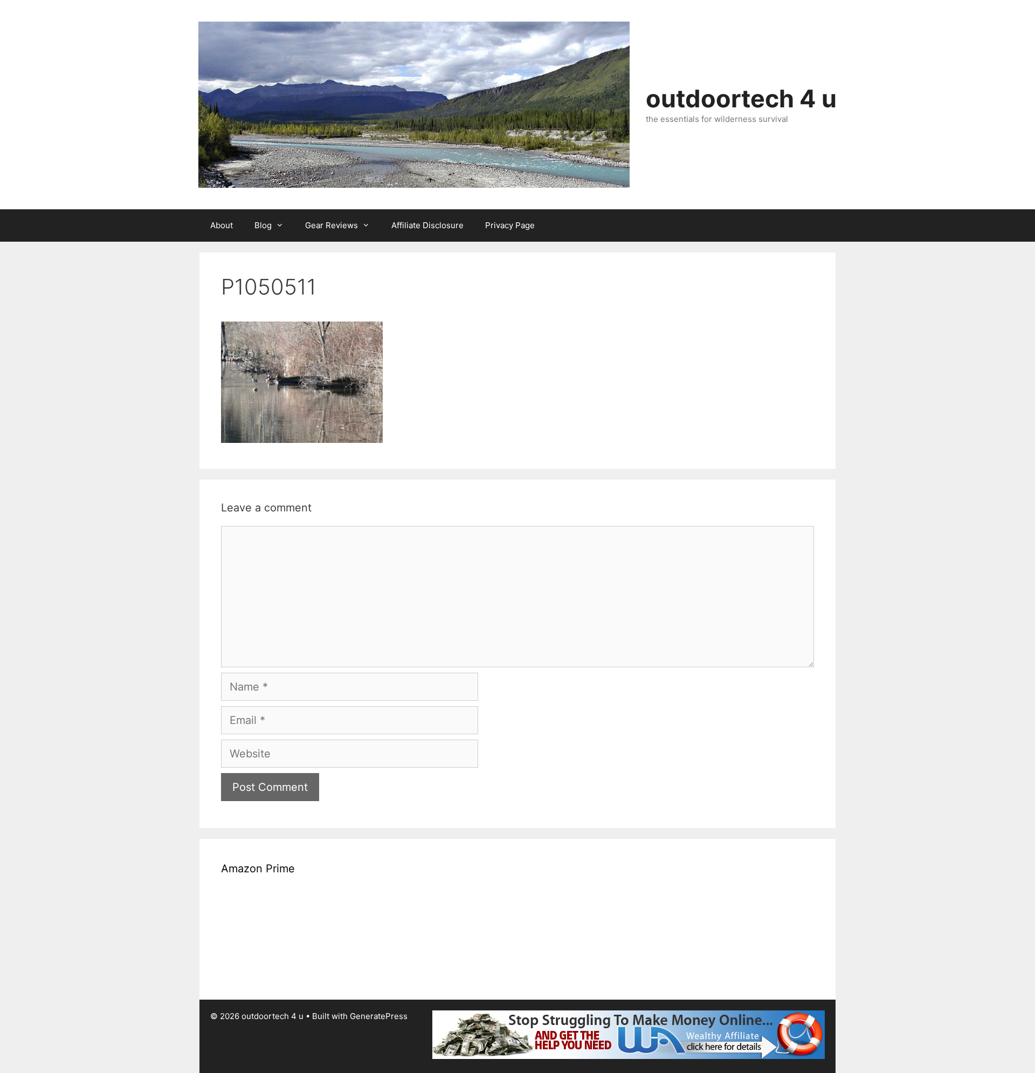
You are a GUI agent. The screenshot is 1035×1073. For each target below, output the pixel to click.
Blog (263, 225)
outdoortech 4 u (741, 98)
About (221, 225)
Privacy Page (510, 225)
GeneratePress (379, 1016)
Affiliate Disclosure (427, 225)
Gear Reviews (331, 225)
